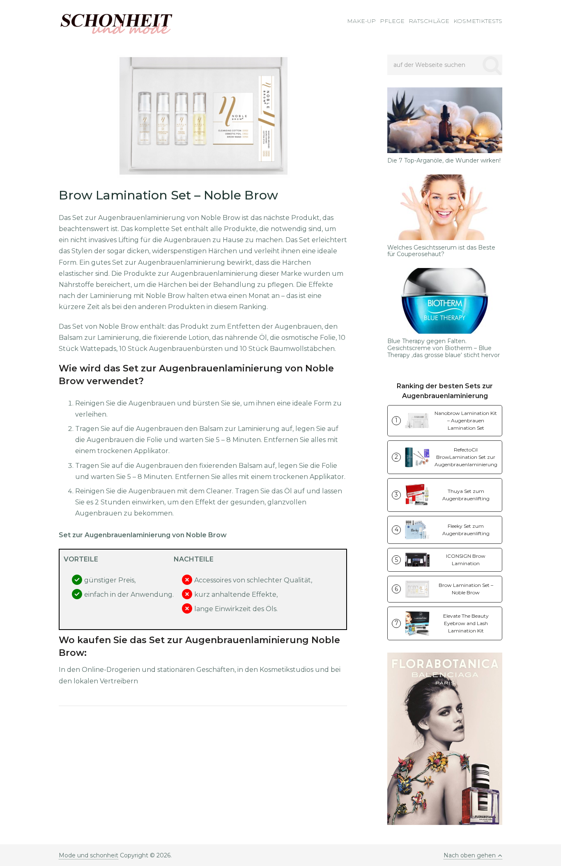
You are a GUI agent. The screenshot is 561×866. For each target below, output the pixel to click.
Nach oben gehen (470, 855)
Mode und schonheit (88, 855)
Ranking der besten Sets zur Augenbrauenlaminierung (445, 391)
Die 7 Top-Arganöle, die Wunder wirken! (444, 160)
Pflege (392, 21)
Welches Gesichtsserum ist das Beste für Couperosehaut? (441, 251)
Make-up (361, 21)
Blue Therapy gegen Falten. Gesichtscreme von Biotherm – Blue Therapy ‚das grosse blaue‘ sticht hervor (443, 348)
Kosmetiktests (477, 21)
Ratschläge (429, 21)
